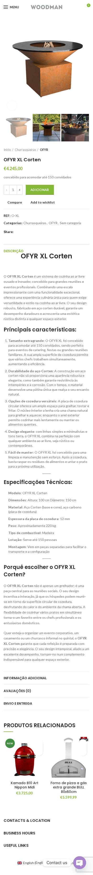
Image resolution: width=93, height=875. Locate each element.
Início (7, 150)
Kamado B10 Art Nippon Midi (24, 785)
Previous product (77, 149)
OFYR (44, 150)
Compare (14, 202)
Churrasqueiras (25, 150)
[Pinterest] (28, 232)
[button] (39, 752)
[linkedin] (34, 232)
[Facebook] (17, 232)
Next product (87, 149)
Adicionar (40, 190)
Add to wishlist (43, 202)
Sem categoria (70, 223)
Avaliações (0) (17, 691)
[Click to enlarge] (12, 105)
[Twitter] (23, 232)
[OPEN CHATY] (79, 862)
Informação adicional (25, 678)
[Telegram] (39, 232)
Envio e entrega (18, 703)
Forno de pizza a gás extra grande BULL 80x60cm (69, 787)
